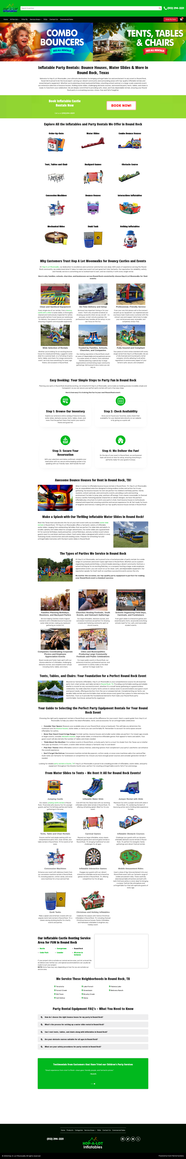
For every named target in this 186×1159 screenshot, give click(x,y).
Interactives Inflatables (130, 195)
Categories (79, 1130)
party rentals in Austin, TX (64, 764)
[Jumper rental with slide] (130, 787)
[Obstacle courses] (130, 822)
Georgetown (61, 948)
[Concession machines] (55, 857)
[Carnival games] (93, 822)
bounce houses (62, 728)
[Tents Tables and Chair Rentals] (139, 42)
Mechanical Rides (56, 226)
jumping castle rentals (56, 803)
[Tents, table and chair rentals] (55, 822)
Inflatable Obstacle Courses (130, 834)
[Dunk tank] (55, 900)
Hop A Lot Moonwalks (50, 267)
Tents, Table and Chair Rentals (55, 834)
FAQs (45, 19)
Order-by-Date (56, 133)
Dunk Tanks (55, 912)
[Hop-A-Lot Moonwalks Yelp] (138, 1139)
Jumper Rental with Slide (131, 799)
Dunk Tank (93, 226)
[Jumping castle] (55, 787)
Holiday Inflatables (130, 226)
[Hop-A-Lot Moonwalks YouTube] (133, 1139)
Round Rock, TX (107, 684)
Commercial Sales (66, 19)
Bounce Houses (93, 195)
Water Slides (93, 133)
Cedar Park (44, 953)
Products (70, 1130)
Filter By (25, 19)
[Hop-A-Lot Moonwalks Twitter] (128, 1139)
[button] (2, 42)
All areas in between (78, 954)
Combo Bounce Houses (130, 133)
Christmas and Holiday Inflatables (93, 912)
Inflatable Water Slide (93, 799)
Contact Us (54, 19)
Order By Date (171, 19)
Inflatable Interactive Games (93, 868)
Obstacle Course (130, 164)
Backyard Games (93, 164)
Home (6, 19)
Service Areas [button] (35, 19)
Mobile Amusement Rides (130, 868)
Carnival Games (93, 834)
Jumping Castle (55, 799)
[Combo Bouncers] (46, 42)
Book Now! (121, 105)
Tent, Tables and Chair (56, 164)
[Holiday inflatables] (93, 900)
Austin (42, 948)
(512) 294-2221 (55, 1139)
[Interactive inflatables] (93, 857)
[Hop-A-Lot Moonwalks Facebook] (123, 1139)
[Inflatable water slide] (93, 787)
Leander (60, 953)
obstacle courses (68, 736)
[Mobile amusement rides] (130, 857)
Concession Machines (56, 195)
